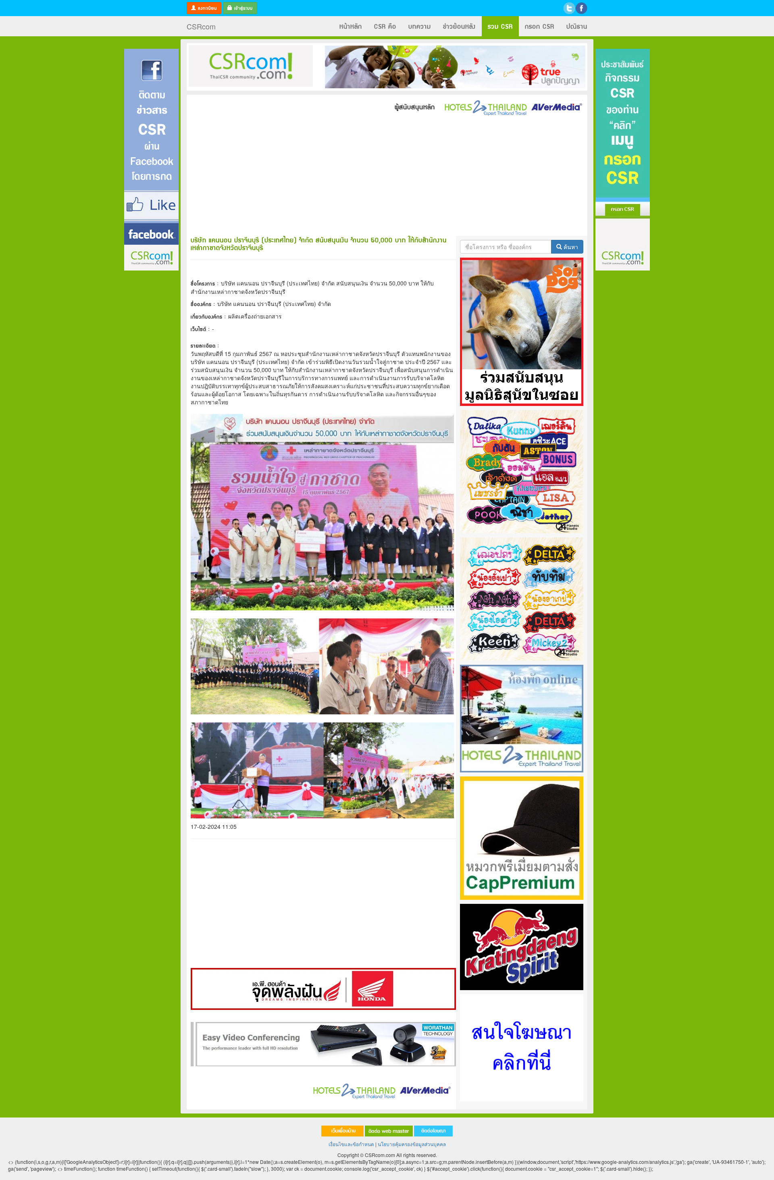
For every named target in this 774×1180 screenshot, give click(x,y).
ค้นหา (570, 247)
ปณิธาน (576, 26)
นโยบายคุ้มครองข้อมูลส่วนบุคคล (412, 1143)
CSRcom (201, 26)
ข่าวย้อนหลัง (459, 26)
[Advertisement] (151, 392)
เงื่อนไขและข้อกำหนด (351, 1143)
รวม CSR (500, 26)
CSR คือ (385, 26)
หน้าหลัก (350, 26)
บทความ (419, 26)
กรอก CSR (539, 26)
